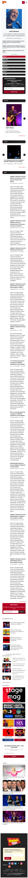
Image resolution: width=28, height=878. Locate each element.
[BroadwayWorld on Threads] (21, 863)
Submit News (6, 871)
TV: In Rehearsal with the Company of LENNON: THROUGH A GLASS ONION (14, 161)
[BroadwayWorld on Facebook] (9, 863)
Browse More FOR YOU (13, 654)
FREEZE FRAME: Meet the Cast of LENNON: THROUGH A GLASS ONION (17, 465)
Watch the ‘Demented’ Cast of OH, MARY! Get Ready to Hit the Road (19, 660)
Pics (6, 62)
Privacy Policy (17, 874)
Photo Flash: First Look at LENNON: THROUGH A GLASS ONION (13, 131)
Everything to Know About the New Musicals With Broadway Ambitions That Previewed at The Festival (13, 808)
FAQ (6, 74)
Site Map (16, 871)
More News (22, 601)
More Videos (22, 167)
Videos (6, 59)
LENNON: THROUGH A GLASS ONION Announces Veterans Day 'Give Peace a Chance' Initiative (14, 46)
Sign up (14, 756)
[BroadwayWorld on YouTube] (9, 866)
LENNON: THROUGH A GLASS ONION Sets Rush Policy (13, 51)
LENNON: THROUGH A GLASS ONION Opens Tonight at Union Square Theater (18, 285)
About (12, 869)
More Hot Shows (8, 739)
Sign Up (22, 611)
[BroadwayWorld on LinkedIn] (15, 863)
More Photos (22, 135)
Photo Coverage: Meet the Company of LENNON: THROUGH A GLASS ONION (17, 413)
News (6, 65)
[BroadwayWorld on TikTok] (18, 863)
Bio (6, 56)
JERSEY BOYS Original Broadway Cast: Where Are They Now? (12, 792)
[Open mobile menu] (26, 2)
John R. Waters (10, 128)
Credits (7, 68)
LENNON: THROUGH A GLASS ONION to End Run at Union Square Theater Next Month (13, 42)
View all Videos (6, 682)
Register (16, 2)
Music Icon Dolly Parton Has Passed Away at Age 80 (13, 777)
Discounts (20, 739)
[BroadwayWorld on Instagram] (12, 863)
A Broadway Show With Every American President (13, 823)
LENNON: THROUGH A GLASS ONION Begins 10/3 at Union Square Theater (18, 560)
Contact (16, 869)
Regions (12, 871)
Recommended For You (7, 618)
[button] (23, 2)
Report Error (22, 871)
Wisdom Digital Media (17, 873)
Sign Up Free (14, 92)
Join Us (20, 869)
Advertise (8, 869)
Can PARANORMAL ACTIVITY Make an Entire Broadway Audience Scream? (18, 677)
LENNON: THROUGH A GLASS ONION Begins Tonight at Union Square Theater (18, 516)
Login (20, 2)
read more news (14, 54)
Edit (6, 71)
